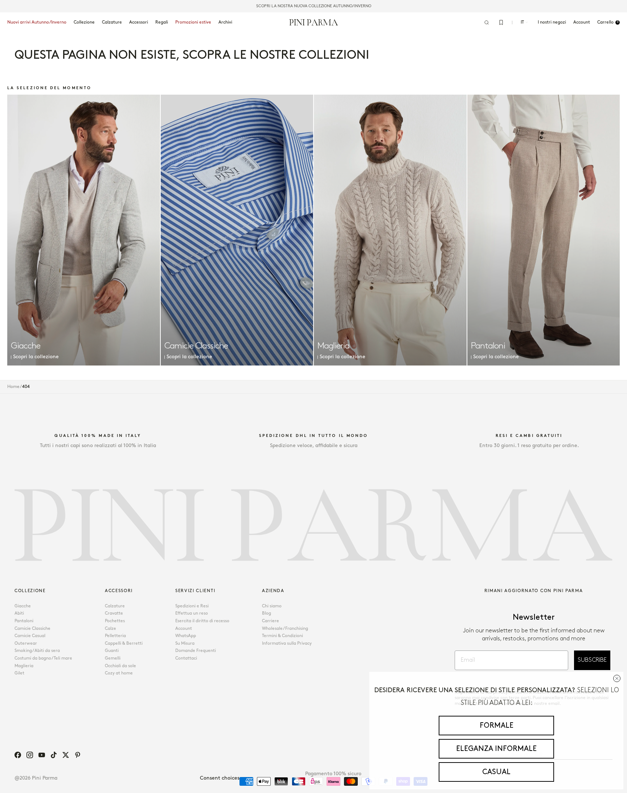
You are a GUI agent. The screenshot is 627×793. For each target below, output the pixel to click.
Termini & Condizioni (282, 636)
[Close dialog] (616, 678)
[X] (65, 755)
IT (522, 22)
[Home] (313, 22)
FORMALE (496, 725)
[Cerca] (486, 22)
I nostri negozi (552, 22)
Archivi (225, 22)
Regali (161, 22)
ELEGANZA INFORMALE (496, 748)
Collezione (84, 22)
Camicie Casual (30, 636)
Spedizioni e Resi (192, 606)
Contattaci (186, 658)
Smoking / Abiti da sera (37, 651)
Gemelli (112, 658)
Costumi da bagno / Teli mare (43, 658)
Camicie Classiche (32, 629)
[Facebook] (18, 755)
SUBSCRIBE (592, 660)
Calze (110, 629)
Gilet (19, 673)
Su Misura (184, 643)
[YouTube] (41, 755)
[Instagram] (29, 755)
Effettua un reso (191, 613)
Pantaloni (24, 621)
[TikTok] (53, 755)
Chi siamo (272, 606)
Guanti (112, 651)
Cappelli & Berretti (124, 643)
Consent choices (219, 778)
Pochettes (115, 621)
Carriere (270, 621)
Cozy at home (119, 673)
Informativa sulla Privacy (287, 643)
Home (13, 387)
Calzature (112, 22)
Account (183, 629)
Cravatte (114, 613)
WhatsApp (185, 636)
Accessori (138, 22)
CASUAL (496, 772)
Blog (266, 613)
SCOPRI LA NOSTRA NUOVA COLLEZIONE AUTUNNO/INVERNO (313, 6)
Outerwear (26, 643)
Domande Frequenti (195, 651)
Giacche (23, 606)
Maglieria (24, 666)
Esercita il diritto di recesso (202, 621)
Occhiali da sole (120, 666)
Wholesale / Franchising (285, 629)
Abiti (19, 613)
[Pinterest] (77, 755)
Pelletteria (115, 636)
